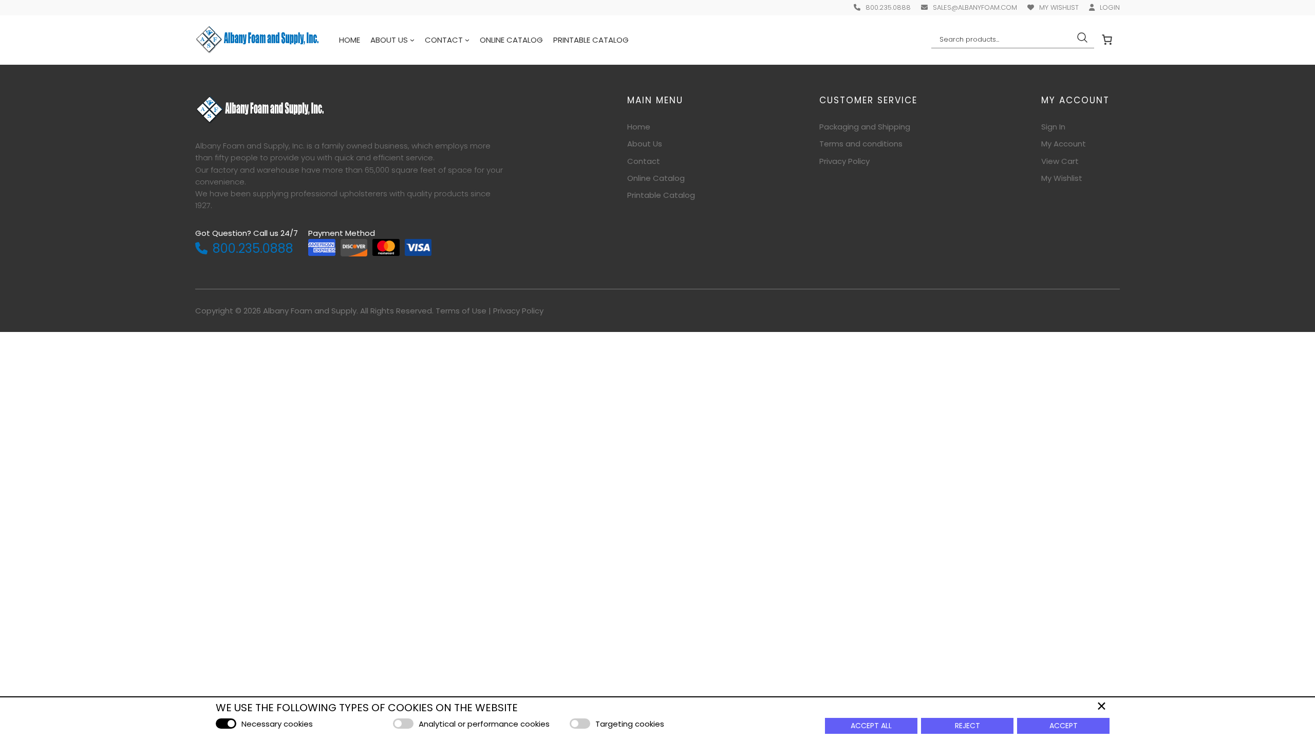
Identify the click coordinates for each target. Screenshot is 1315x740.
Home (349, 39)
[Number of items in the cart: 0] (1107, 39)
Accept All (871, 725)
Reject (967, 725)
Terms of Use (461, 310)
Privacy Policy (518, 310)
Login (1110, 7)
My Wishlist (1059, 7)
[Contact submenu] (467, 40)
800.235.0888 (888, 7)
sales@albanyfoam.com (975, 7)
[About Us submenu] (412, 40)
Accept (1063, 725)
